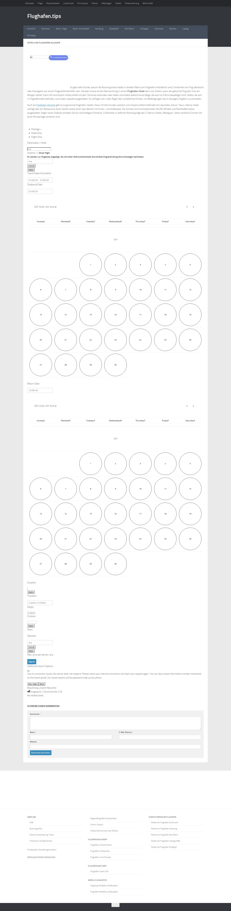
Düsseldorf (114, 28)
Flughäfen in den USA (99, 871)
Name (33, 732)
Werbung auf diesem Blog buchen (41, 857)
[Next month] (193, 207)
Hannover (159, 28)
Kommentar (35, 714)
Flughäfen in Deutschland (100, 845)
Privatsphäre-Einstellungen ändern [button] (41, 850)
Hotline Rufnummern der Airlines (104, 831)
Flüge (40, 3)
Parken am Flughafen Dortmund (164, 822)
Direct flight (85, 155)
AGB (31, 822)
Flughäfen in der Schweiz (100, 857)
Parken (95, 3)
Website (33, 742)
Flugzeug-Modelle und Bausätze (104, 885)
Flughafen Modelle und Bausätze (104, 892)
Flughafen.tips (44, 16)
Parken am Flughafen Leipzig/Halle (165, 841)
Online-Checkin (96, 824)
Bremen (172, 28)
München (45, 28)
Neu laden (33, 684)
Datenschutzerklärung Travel (42, 835)
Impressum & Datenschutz (41, 841)
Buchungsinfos (36, 828)
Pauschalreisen (53, 3)
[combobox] (39, 149)
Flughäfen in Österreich (100, 851)
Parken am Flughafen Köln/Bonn (164, 835)
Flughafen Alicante (46, 105)
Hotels (118, 3)
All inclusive (82, 3)
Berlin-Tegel (61, 28)
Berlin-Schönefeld (81, 28)
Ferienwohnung (132, 3)
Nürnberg (31, 35)
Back (42, 684)
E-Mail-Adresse (126, 732)
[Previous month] (187, 207)
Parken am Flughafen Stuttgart (164, 847)
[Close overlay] (28, 670)
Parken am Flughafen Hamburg (164, 828)
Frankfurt (31, 28)
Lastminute (68, 3)
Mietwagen (107, 3)
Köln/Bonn (129, 28)
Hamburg (99, 28)
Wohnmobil (148, 3)
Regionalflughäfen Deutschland (103, 818)
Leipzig (185, 28)
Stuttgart (144, 28)
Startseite (29, 3)
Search (32, 661)
